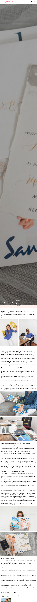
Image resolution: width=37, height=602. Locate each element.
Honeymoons (18, 300)
